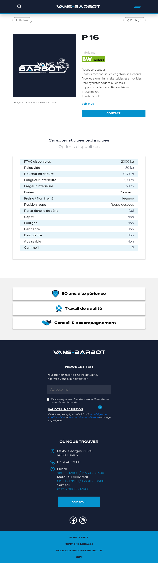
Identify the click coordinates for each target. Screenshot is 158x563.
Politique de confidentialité (79, 550)
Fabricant (88, 52)
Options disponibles (79, 147)
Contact (79, 501)
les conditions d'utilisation (84, 417)
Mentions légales (79, 544)
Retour (24, 20)
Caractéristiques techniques (79, 140)
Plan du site (79, 537)
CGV (79, 557)
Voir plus (88, 103)
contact (113, 113)
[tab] (79, 140)
